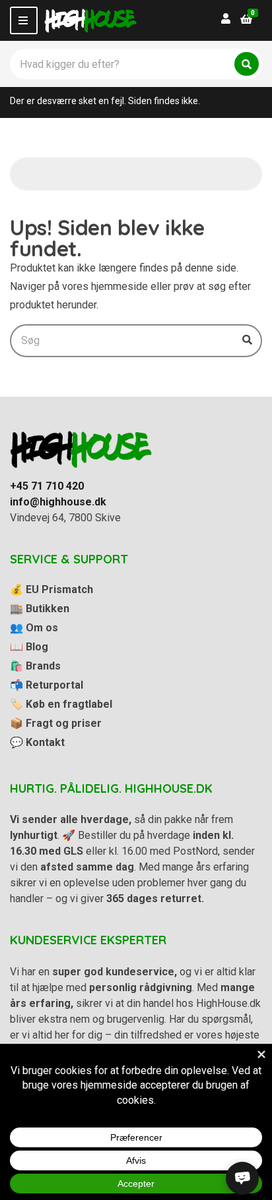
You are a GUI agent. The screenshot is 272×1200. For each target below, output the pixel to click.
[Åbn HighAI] (242, 1178)
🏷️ (61, 704)
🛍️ (35, 666)
